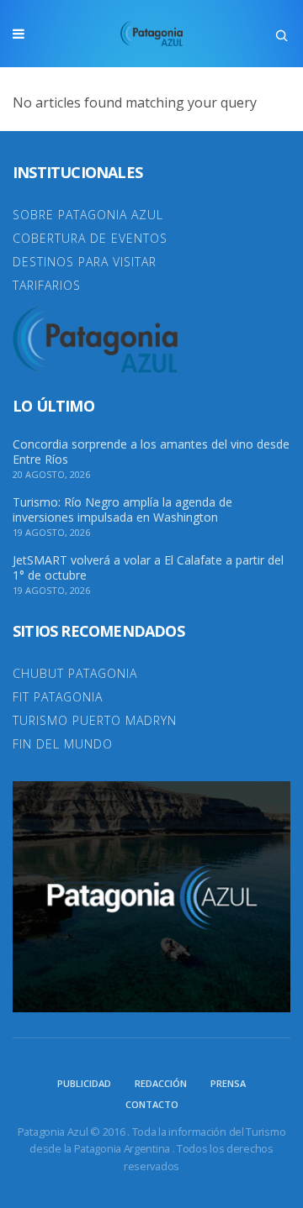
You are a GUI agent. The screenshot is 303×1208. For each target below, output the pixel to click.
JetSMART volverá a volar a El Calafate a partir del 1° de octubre (148, 568)
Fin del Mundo (63, 744)
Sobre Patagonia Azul (88, 215)
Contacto (151, 1104)
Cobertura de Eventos (90, 238)
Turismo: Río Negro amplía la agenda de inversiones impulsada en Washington (122, 510)
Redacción (161, 1083)
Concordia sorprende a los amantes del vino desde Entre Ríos (151, 452)
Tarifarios (47, 285)
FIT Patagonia (58, 697)
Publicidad (84, 1083)
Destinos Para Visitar (85, 262)
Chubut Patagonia (75, 673)
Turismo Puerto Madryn (95, 720)
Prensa (228, 1083)
